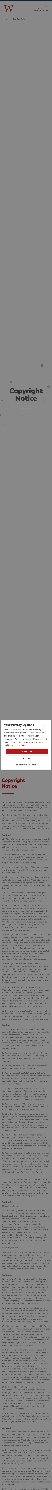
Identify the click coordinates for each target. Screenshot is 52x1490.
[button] (26, 764)
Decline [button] (27, 758)
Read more (21, 745)
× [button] (44, 725)
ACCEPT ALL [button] (27, 751)
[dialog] (26, 745)
